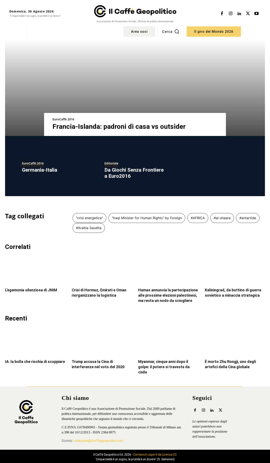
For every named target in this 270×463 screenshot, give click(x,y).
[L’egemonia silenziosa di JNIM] (35, 269)
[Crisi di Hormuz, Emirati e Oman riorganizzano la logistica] (102, 269)
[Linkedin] (239, 14)
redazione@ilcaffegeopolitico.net (98, 441)
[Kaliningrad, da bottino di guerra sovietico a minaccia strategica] (235, 269)
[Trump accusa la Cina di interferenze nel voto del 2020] (102, 341)
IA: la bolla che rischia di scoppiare (35, 361)
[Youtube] (256, 14)
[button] (170, 31)
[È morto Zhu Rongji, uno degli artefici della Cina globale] (235, 341)
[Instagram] (230, 14)
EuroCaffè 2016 (63, 119)
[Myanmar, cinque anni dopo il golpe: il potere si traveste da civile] (168, 341)
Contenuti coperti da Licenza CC (155, 454)
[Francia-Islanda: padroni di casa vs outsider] (135, 87)
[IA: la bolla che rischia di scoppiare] (35, 341)
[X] (248, 14)
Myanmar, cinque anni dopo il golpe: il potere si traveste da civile (164, 366)
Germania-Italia (39, 170)
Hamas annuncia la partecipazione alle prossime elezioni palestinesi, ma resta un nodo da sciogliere (168, 295)
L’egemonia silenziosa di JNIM (31, 290)
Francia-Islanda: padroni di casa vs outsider (119, 126)
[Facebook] (222, 14)
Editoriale (111, 163)
